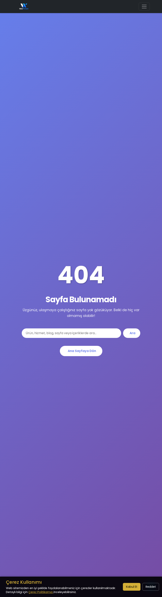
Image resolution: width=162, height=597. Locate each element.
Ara (132, 333)
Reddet (151, 587)
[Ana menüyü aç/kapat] (144, 6)
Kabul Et (131, 587)
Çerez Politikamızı (41, 592)
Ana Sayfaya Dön (82, 351)
